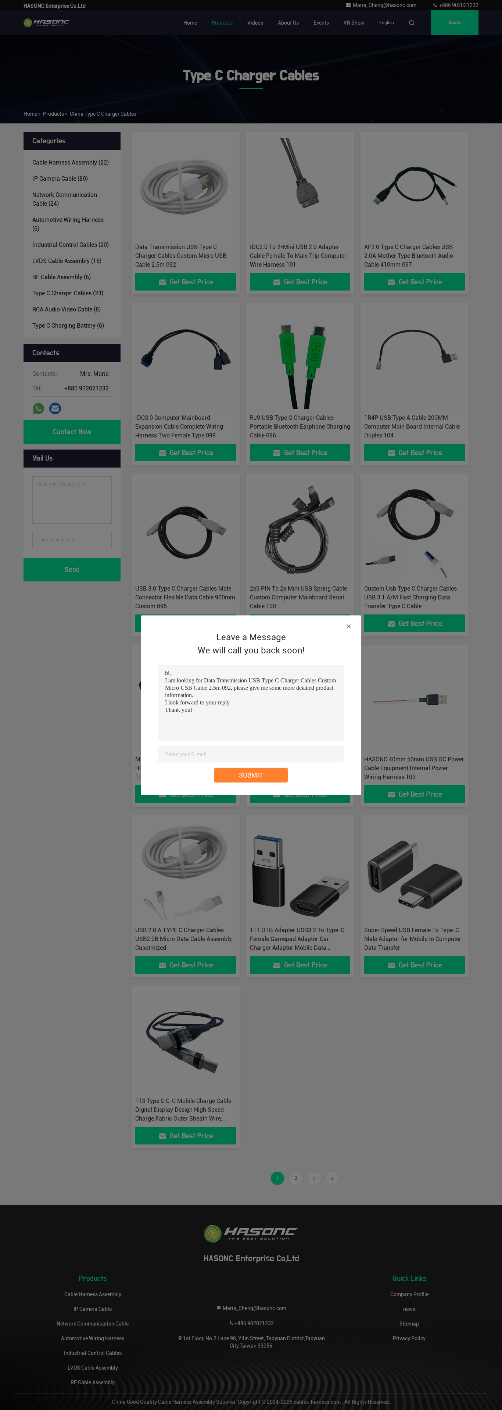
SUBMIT (251, 775)
